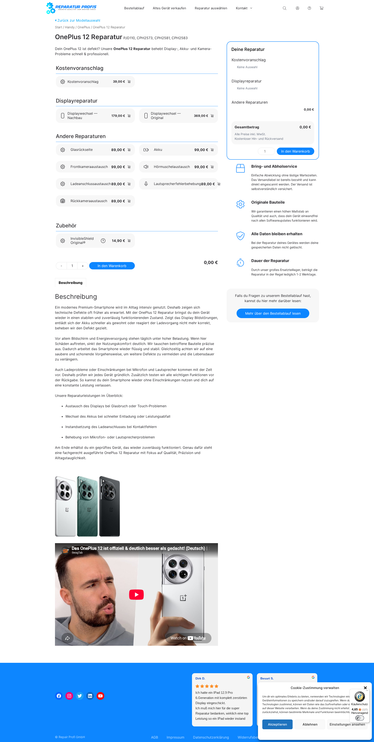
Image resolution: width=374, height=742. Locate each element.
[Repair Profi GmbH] (71, 8)
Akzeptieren (277, 724)
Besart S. (267, 678)
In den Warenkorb (112, 266)
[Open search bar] (285, 8)
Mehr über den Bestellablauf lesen (273, 313)
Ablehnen (310, 724)
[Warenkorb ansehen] (321, 8)
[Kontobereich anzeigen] (297, 8)
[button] (365, 688)
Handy (70, 27)
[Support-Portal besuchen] (309, 8)
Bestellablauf (134, 8)
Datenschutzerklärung (319, 734)
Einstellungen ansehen (347, 724)
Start (58, 27)
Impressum (341, 734)
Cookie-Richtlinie (292, 734)
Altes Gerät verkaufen (169, 8)
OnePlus (83, 27)
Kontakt (241, 8)
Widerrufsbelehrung (254, 737)
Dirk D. (200, 678)
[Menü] (367, 691)
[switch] (359, 718)
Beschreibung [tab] (70, 282)
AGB (154, 737)
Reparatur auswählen (211, 8)
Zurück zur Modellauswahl (78, 20)
